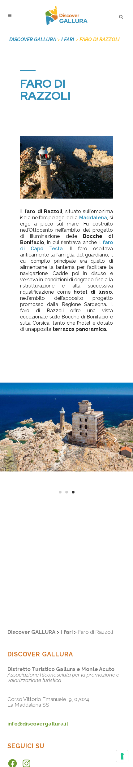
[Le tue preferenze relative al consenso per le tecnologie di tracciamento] (122, 756)
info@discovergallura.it (37, 724)
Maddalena (93, 218)
